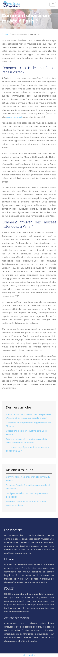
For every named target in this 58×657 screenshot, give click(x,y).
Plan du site (29, 655)
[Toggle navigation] (52, 4)
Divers (7, 34)
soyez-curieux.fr (14, 117)
